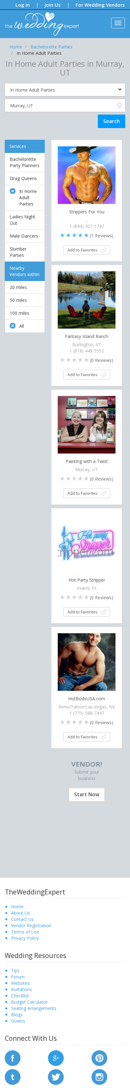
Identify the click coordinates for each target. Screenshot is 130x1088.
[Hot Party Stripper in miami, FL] (86, 543)
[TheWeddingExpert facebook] (13, 1057)
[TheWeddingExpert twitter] (56, 1076)
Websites (20, 983)
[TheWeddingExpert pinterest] (99, 1057)
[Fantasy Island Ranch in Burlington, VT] (86, 299)
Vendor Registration (31, 925)
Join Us (53, 5)
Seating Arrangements (33, 1008)
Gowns (18, 1021)
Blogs (17, 1015)
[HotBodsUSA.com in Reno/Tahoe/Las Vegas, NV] (86, 661)
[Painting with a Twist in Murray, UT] (86, 424)
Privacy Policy (25, 938)
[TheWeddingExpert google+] (56, 1057)
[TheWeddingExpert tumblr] (13, 1076)
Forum (18, 977)
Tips (15, 970)
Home (17, 907)
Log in (22, 5)
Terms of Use (25, 932)
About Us (20, 913)
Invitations (21, 989)
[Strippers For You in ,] (86, 175)
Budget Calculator (29, 1002)
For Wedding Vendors (100, 5)
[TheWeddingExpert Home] (39, 20)
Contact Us (22, 919)
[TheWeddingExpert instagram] (99, 1076)
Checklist (20, 996)
